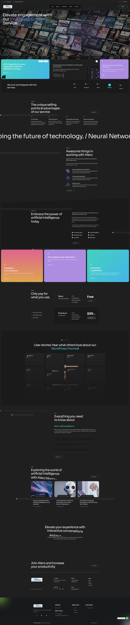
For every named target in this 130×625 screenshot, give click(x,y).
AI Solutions (40, 61)
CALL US (122, 6)
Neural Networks (61, 506)
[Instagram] (41, 615)
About (75, 607)
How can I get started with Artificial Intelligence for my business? (41, 502)
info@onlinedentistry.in (19, 1)
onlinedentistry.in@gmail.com (61, 615)
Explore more (6, 72)
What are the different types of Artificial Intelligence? (72, 449)
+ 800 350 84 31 (74, 581)
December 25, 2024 (62, 496)
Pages (90, 582)
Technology (39, 506)
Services (90, 583)
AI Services (45, 61)
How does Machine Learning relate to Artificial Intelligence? (74, 439)
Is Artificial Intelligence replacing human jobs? (70, 444)
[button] (76, 426)
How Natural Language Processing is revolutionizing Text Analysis (88, 502)
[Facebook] (36, 615)
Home (90, 580)
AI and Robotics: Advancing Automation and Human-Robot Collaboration (64, 502)
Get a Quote (94, 565)
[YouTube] (46, 615)
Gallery (75, 610)
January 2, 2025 (37, 496)
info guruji (42, 496)
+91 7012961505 (8, 1)
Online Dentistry (37, 622)
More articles (94, 476)
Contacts (90, 585)
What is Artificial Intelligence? (64, 426)
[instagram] (126, 1)
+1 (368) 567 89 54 (74, 580)
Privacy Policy (90, 607)
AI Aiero (34, 506)
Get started (90, 300)
